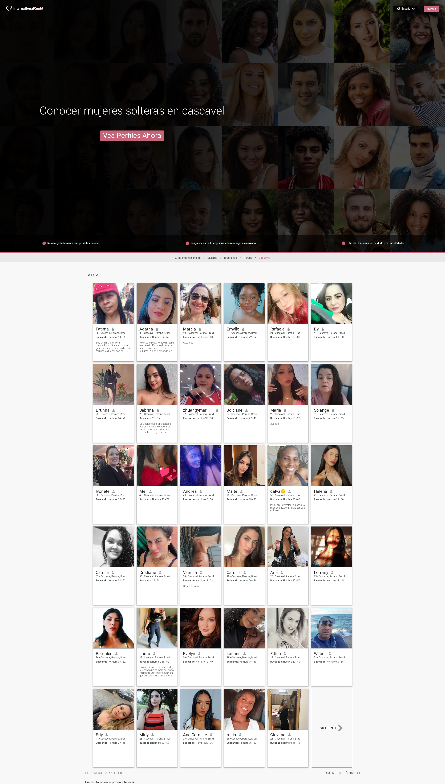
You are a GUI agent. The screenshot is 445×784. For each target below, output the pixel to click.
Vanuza (190, 572)
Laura (144, 653)
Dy (316, 329)
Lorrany (321, 572)
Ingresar (432, 8)
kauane (234, 653)
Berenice (104, 653)
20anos (274, 423)
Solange (321, 410)
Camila (102, 572)
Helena (320, 491)
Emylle (233, 329)
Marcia (189, 329)
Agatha (146, 329)
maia (231, 734)
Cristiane (147, 572)
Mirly (144, 734)
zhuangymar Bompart (198, 410)
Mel (142, 491)
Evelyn (189, 653)
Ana (274, 572)
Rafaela (277, 329)
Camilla (234, 572)
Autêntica (188, 342)
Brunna (103, 410)
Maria (275, 410)
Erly (99, 734)
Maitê (232, 491)
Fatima (102, 329)
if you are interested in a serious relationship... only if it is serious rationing (287, 508)
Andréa (190, 491)
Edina (275, 653)
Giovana (277, 734)
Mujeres (212, 257)
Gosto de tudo (191, 586)
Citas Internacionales (188, 257)
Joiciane (234, 410)
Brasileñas (230, 257)
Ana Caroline (195, 734)
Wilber (320, 653)
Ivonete (103, 491)
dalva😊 (278, 491)
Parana (248, 257)
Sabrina (146, 410)
